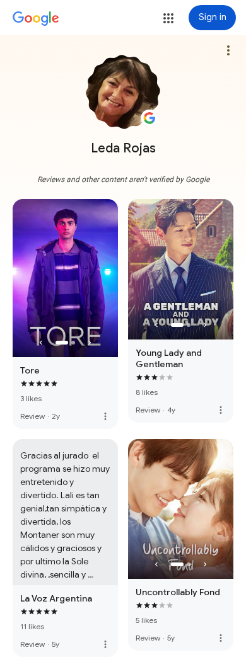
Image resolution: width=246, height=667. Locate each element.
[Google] (36, 18)
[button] (168, 18)
